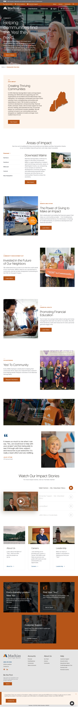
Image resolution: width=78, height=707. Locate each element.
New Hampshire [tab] (7, 176)
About (54, 4)
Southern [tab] (6, 162)
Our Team (46, 659)
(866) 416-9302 (7, 4)
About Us (48, 656)
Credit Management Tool (66, 665)
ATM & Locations (20, 4)
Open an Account (32, 665)
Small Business (32, 8)
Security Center (64, 661)
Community (67, 4)
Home (3, 67)
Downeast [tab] (6, 153)
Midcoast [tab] (6, 167)
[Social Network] (4, 669)
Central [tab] (5, 171)
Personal (22, 8)
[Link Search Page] (74, 4)
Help (62, 656)
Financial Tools (63, 667)
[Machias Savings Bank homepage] (11, 9)
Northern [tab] (6, 158)
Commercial (44, 8)
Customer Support (32, 4)
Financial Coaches (64, 669)
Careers (60, 4)
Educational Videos (65, 663)
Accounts (32, 656)
